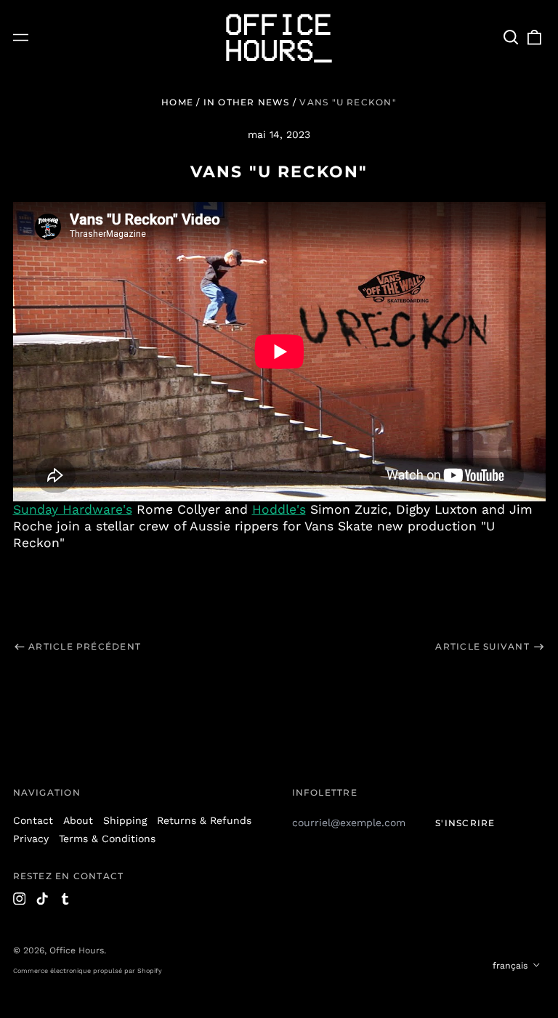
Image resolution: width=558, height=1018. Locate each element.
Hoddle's (279, 509)
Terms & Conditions (107, 838)
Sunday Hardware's (72, 509)
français (511, 966)
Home (177, 102)
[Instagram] (19, 898)
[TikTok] (42, 898)
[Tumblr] (65, 898)
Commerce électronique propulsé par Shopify (87, 970)
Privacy (31, 838)
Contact (33, 820)
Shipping (125, 820)
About (78, 820)
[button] (511, 37)
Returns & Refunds (204, 820)
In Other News (246, 102)
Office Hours (76, 950)
